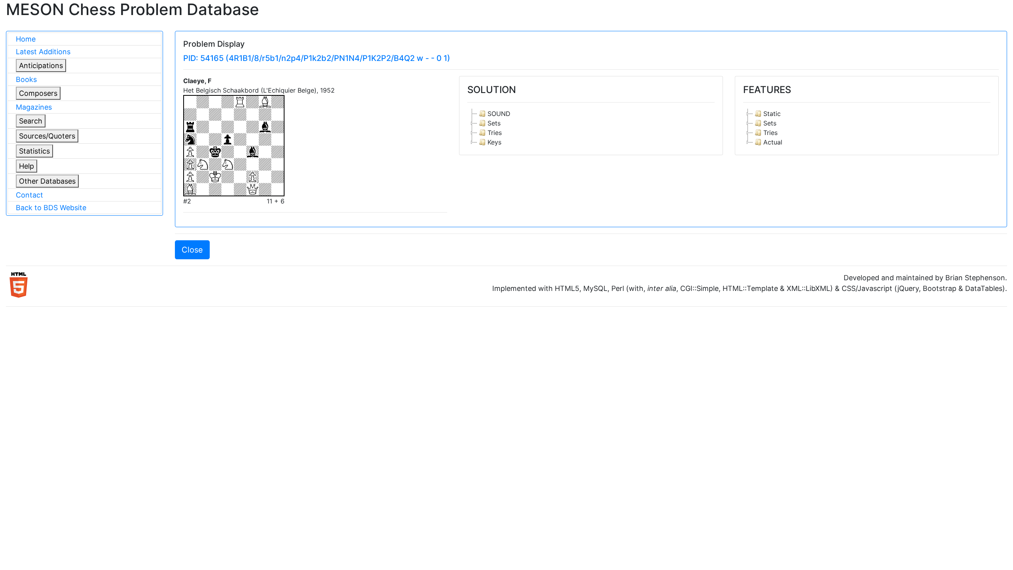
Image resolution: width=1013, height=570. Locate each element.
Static (772, 114)
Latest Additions (43, 52)
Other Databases (47, 181)
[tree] (591, 128)
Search (30, 121)
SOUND (499, 114)
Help (26, 166)
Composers (38, 93)
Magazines (34, 107)
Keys (494, 142)
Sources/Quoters (47, 136)
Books (26, 79)
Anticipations (41, 65)
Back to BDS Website (51, 207)
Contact (29, 195)
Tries (495, 133)
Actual (772, 142)
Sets (494, 123)
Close (192, 250)
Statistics (34, 151)
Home (26, 39)
